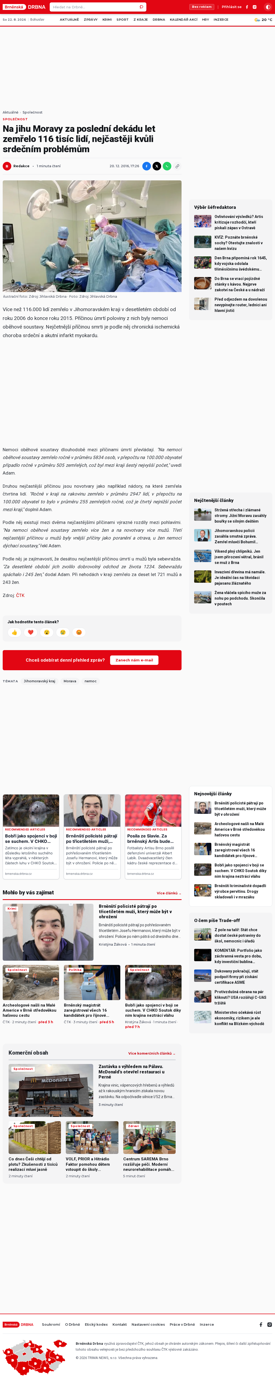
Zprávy (91, 19)
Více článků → (169, 893)
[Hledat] (141, 7)
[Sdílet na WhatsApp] (167, 166)
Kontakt (120, 1325)
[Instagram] (254, 7)
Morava (70, 681)
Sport (123, 19)
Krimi (107, 19)
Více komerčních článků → (152, 1053)
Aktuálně (69, 19)
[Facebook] (247, 7)
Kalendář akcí (183, 19)
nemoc (91, 681)
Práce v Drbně (182, 1325)
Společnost (32, 112)
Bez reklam (202, 7)
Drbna (159, 19)
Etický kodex (96, 1325)
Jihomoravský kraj (39, 681)
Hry (205, 19)
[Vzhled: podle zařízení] (268, 7)
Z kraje (140, 19)
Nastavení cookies (148, 1325)
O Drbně (72, 1325)
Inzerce (221, 19)
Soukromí (51, 1325)
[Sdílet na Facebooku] (146, 166)
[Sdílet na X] (157, 166)
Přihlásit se (232, 7)
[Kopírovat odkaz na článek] (177, 166)
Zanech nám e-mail (134, 660)
